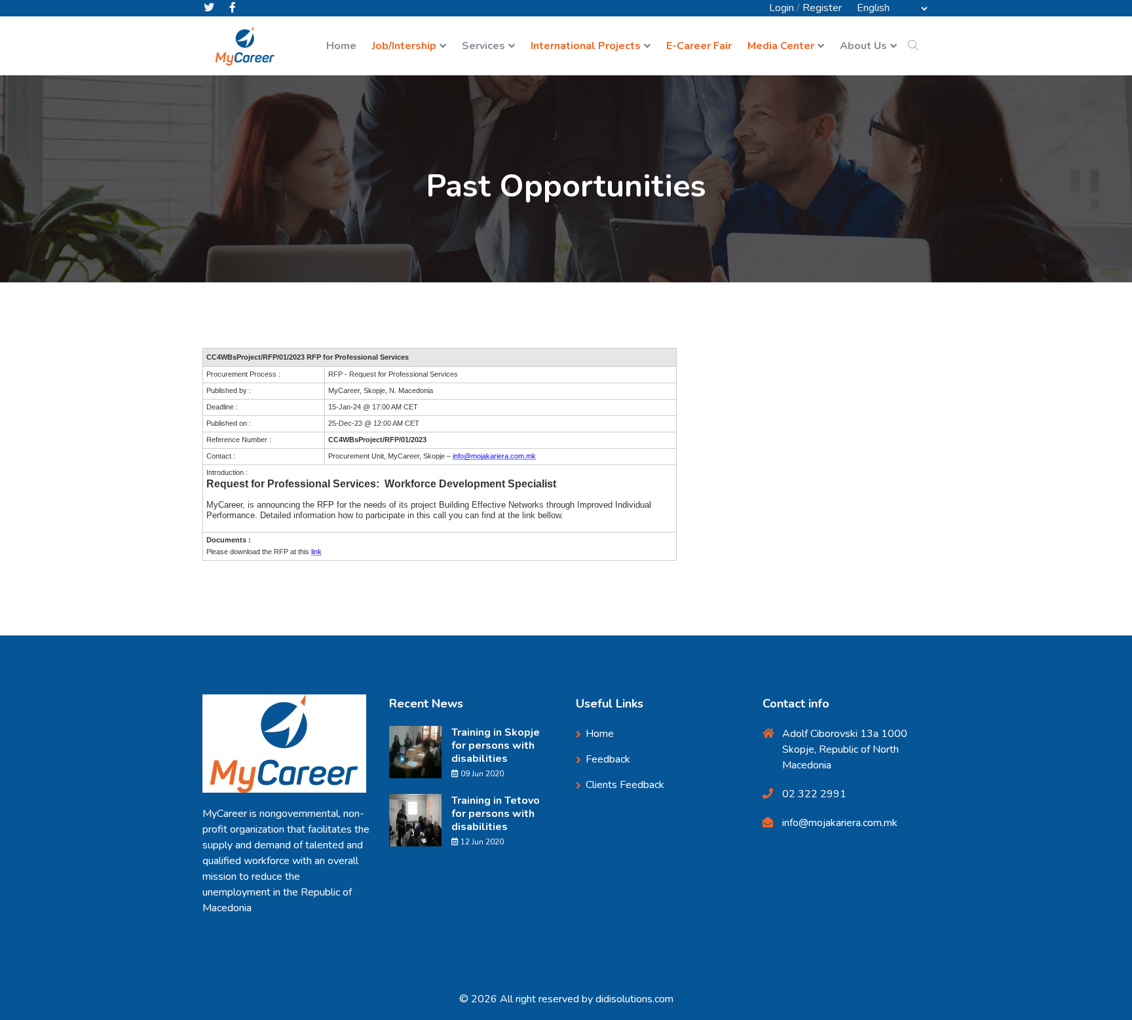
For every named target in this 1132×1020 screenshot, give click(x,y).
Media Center (780, 46)
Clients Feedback (625, 785)
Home (341, 46)
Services (483, 46)
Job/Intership (404, 46)
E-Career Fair (699, 46)
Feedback (608, 759)
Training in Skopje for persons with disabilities (495, 745)
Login (781, 8)
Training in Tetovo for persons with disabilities (495, 813)
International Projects (586, 46)
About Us (863, 46)
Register (822, 8)
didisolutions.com (634, 999)
